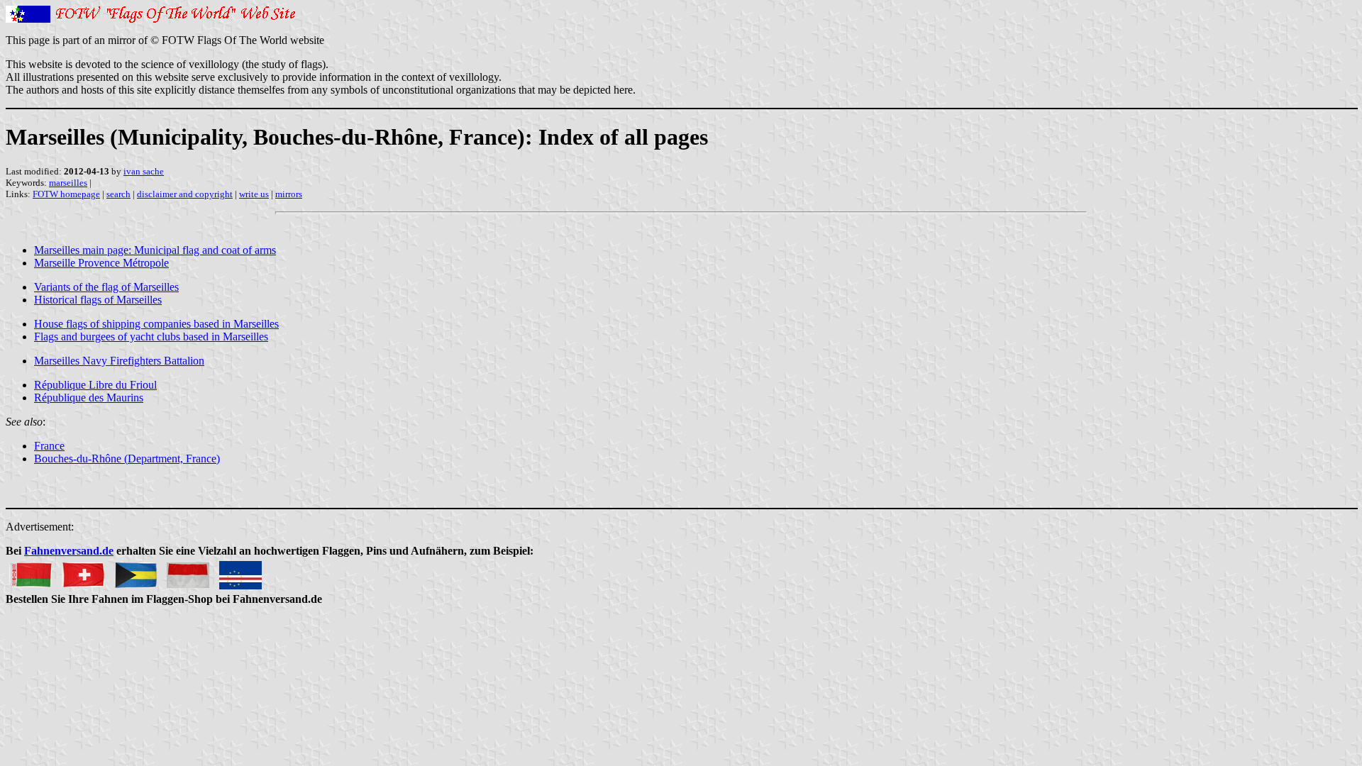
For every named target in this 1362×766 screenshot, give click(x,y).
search (118, 194)
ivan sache (143, 171)
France (49, 446)
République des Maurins (88, 398)
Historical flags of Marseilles (98, 300)
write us (254, 194)
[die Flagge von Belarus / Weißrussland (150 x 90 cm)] (30, 571)
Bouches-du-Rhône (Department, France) (127, 459)
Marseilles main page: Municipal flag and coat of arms (155, 250)
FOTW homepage (66, 194)
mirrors (288, 194)
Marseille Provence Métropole (101, 263)
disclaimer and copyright (185, 194)
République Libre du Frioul (95, 385)
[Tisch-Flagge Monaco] (188, 571)
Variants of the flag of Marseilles (106, 287)
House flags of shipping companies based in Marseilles (156, 324)
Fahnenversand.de (69, 551)
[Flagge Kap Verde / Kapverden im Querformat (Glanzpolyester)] (240, 571)
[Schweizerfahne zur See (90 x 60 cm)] (83, 571)
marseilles (68, 182)
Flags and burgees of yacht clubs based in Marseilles (151, 337)
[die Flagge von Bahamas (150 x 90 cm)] (135, 571)
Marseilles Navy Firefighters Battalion (119, 361)
